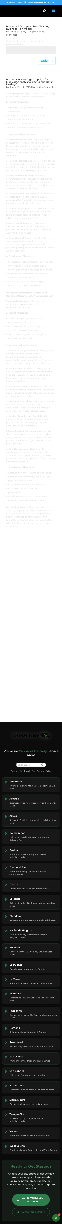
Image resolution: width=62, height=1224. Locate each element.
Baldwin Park (17, 833)
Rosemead (16, 1042)
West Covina (17, 1145)
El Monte (14, 898)
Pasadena (15, 1010)
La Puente (15, 964)
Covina (13, 850)
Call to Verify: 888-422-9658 (33, 1199)
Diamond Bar (17, 867)
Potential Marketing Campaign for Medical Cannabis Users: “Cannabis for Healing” (29, 82)
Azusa (13, 815)
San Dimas (16, 1056)
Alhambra (15, 781)
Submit (47, 60)
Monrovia (15, 993)
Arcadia (14, 798)
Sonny (12, 31)
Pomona (14, 1027)
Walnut (14, 1131)
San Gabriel (16, 1071)
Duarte (13, 884)
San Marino (16, 1085)
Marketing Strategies (43, 87)
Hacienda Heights (20, 930)
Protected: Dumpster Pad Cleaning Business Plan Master (28, 27)
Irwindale (15, 947)
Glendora (15, 916)
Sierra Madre (17, 1099)
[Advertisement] (23, 558)
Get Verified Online (33, 1212)
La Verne (14, 979)
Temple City (16, 1114)
